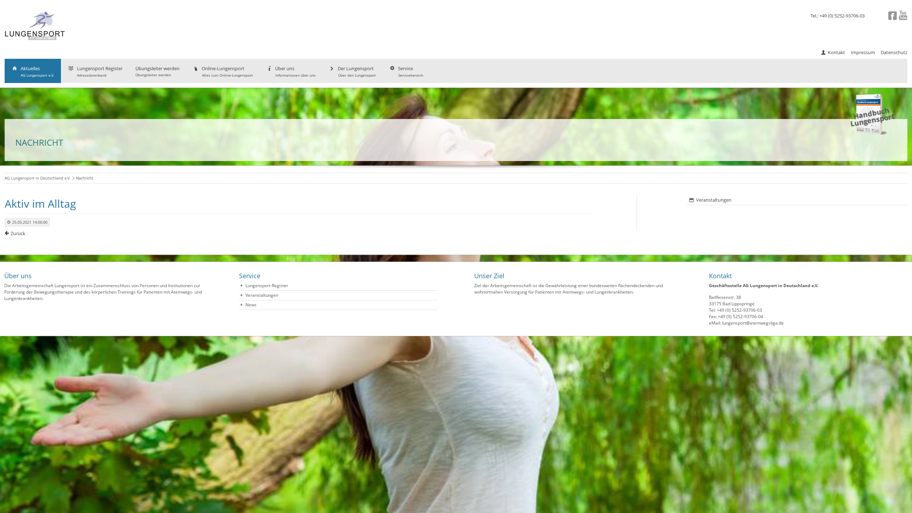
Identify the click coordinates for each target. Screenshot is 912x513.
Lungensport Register (100, 71)
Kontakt (836, 52)
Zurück (18, 233)
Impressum (863, 52)
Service (410, 71)
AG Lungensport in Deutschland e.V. (38, 178)
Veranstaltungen (713, 200)
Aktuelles (38, 71)
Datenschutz (894, 52)
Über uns (295, 71)
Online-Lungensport (227, 71)
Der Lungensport (357, 71)
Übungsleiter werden (157, 71)
